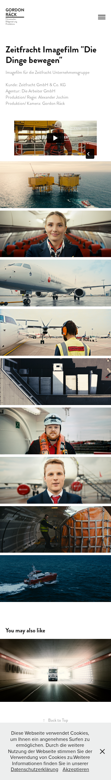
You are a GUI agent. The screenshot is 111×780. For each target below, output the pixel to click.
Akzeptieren (76, 769)
